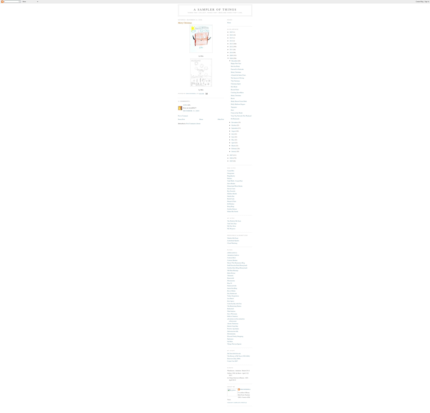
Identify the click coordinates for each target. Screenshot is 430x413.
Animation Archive (233, 255)
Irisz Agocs (230, 301)
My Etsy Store (231, 226)
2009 (231, 55)
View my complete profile (237, 402)
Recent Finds (235, 90)
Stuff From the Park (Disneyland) (237, 265)
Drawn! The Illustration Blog (236, 263)
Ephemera (230, 339)
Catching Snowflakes (237, 92)
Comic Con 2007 (232, 361)
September (234, 128)
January (233, 151)
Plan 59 (229, 283)
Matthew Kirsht (232, 194)
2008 (231, 58)
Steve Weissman (232, 314)
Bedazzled (230, 309)
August (233, 131)
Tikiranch (230, 275)
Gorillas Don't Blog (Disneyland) (237, 268)
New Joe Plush (235, 66)
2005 (231, 161)
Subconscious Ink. (232, 331)
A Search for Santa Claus (238, 75)
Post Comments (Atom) (193, 124)
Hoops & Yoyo (231, 201)
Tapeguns (234, 107)
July (232, 134)
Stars (232, 110)
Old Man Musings (232, 270)
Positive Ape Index (233, 329)
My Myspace (231, 229)
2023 (231, 35)
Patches (229, 178)
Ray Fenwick (231, 191)
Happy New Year (236, 63)
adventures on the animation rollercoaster (236, 320)
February (234, 148)
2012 (231, 47)
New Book (234, 87)
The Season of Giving (237, 78)
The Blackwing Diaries (234, 306)
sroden (185, 105)
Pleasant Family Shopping (235, 336)
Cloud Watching (232, 243)
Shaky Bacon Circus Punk (239, 101)
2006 (231, 158)
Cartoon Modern (232, 260)
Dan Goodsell (245, 389)
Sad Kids (230, 341)
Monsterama (231, 281)
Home (201, 119)
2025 (231, 32)
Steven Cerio (231, 189)
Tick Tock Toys (232, 224)
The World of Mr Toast (234, 221)
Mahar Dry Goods (232, 211)
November (234, 122)
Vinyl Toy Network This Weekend (241, 116)
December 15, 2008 (191, 111)
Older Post (221, 119)
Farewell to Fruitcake (237, 69)
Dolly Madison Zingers (238, 104)
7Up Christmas (235, 81)
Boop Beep (230, 206)
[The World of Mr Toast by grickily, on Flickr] (201, 86)
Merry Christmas (236, 72)
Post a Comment (183, 116)
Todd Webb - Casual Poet (235, 181)
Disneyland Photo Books (234, 186)
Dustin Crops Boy (232, 326)
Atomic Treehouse (232, 324)
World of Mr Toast (232, 238)
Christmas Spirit (236, 84)
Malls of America (232, 316)
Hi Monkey (230, 204)
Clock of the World (236, 113)
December (234, 61)
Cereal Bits (230, 171)
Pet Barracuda (235, 119)
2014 (231, 41)
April (233, 143)
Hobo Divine (231, 273)
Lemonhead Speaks (233, 241)
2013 (231, 44)
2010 (231, 52)
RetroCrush (230, 199)
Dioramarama (231, 334)
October (234, 125)
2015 (231, 38)
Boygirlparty (231, 176)
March (233, 146)
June (233, 137)
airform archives (232, 253)
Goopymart (230, 173)
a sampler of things (215, 9)
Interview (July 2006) (233, 359)
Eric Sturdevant (232, 293)
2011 (231, 49)
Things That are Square (234, 344)
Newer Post (181, 119)
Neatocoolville (231, 286)
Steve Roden (231, 183)
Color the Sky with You (234, 304)
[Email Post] (206, 93)
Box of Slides (231, 291)
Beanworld (230, 278)
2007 (231, 155)
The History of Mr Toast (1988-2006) (238, 356)
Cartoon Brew (231, 258)
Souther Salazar (232, 209)
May (233, 140)
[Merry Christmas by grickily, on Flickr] (201, 52)
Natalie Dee (230, 196)
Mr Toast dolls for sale (234, 353)
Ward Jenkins (231, 311)
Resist (233, 98)
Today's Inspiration (233, 296)
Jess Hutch (230, 298)
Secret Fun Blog (232, 288)
